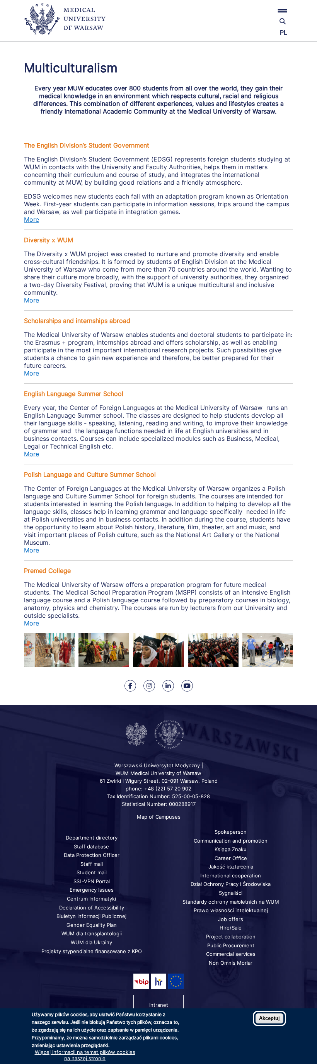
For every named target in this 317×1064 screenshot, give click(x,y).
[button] (248, 10)
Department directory (92, 838)
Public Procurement (230, 945)
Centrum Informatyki (91, 899)
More (31, 219)
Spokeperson (231, 832)
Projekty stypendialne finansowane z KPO (91, 951)
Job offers (230, 919)
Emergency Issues (92, 890)
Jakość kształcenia (230, 866)
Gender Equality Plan (91, 925)
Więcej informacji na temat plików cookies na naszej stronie (85, 1055)
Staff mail (91, 864)
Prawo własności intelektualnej (231, 910)
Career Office (231, 858)
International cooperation (230, 875)
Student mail (92, 872)
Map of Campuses (159, 817)
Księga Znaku (231, 849)
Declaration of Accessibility (91, 907)
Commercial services (231, 954)
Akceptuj (269, 1018)
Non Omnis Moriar (230, 963)
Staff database (91, 846)
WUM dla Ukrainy (91, 942)
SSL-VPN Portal (91, 881)
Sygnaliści (230, 893)
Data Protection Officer (91, 855)
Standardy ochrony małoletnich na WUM (230, 902)
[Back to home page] (68, 22)
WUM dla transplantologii (91, 933)
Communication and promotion (231, 841)
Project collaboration (231, 936)
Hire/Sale (231, 928)
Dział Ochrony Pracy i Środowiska (231, 884)
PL (283, 32)
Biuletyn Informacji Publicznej (91, 916)
